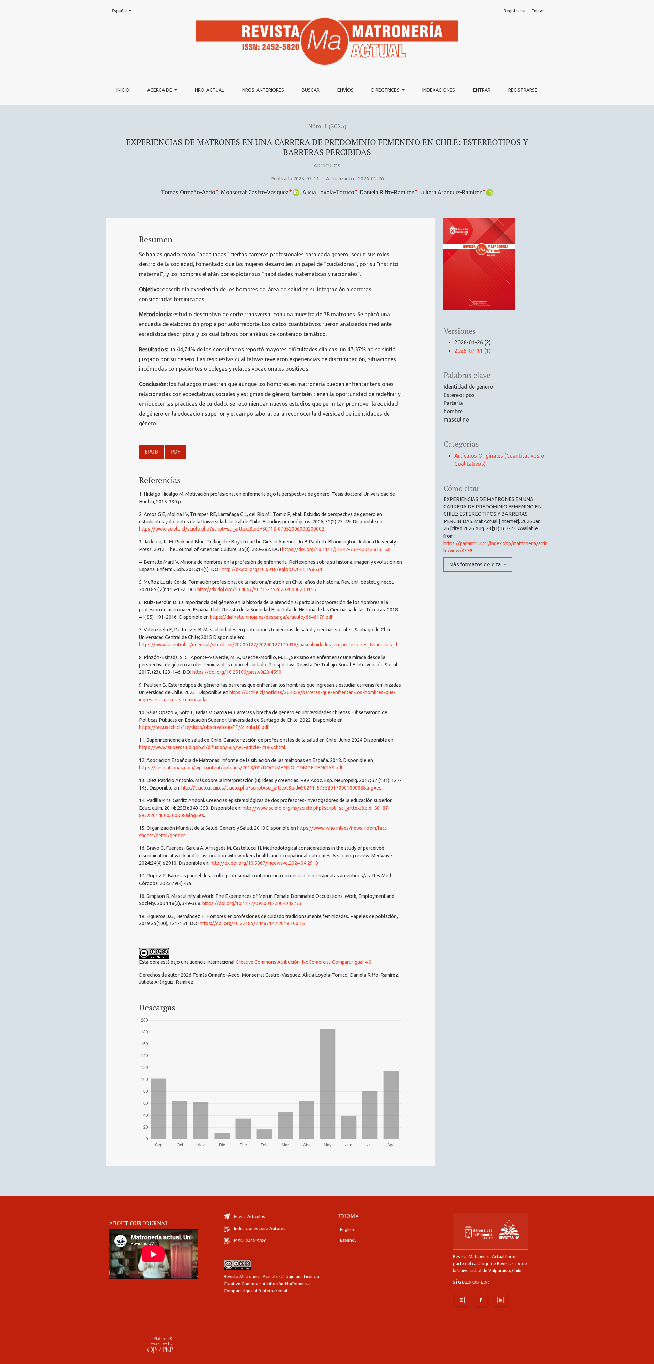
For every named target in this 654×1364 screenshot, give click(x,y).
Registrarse (523, 90)
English (347, 1229)
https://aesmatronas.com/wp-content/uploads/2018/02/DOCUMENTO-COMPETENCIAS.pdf (241, 767)
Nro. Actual (209, 90)
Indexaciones (438, 90)
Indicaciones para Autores (259, 1228)
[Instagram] (461, 1299)
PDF (175, 451)
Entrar (481, 90)
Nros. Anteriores (263, 90)
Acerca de (160, 90)
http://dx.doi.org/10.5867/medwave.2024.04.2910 (264, 863)
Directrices (386, 90)
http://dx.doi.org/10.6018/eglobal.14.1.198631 (272, 569)
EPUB (151, 451)
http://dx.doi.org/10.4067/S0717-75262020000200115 (256, 589)
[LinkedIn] (500, 1299)
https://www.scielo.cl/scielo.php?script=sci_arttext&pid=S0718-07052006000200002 (231, 529)
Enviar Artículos (249, 1216)
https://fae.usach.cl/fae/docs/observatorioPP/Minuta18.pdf (204, 727)
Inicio (122, 90)
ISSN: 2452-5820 (250, 1240)
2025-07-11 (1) (472, 351)
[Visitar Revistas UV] (490, 1231)
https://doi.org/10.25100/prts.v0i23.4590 (236, 672)
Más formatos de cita (475, 564)
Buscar (311, 90)
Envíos (345, 90)
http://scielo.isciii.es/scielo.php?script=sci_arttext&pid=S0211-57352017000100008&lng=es (281, 788)
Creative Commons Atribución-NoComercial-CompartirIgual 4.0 (303, 962)
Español (124, 10)
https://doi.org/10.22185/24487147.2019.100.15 (252, 923)
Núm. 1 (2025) (327, 126)
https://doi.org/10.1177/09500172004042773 (252, 903)
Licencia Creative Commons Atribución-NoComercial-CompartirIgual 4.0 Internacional (271, 1283)
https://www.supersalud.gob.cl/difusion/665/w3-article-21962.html (212, 747)
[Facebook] (480, 1299)
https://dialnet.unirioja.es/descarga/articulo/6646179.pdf (271, 617)
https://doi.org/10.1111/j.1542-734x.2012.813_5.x (336, 549)
